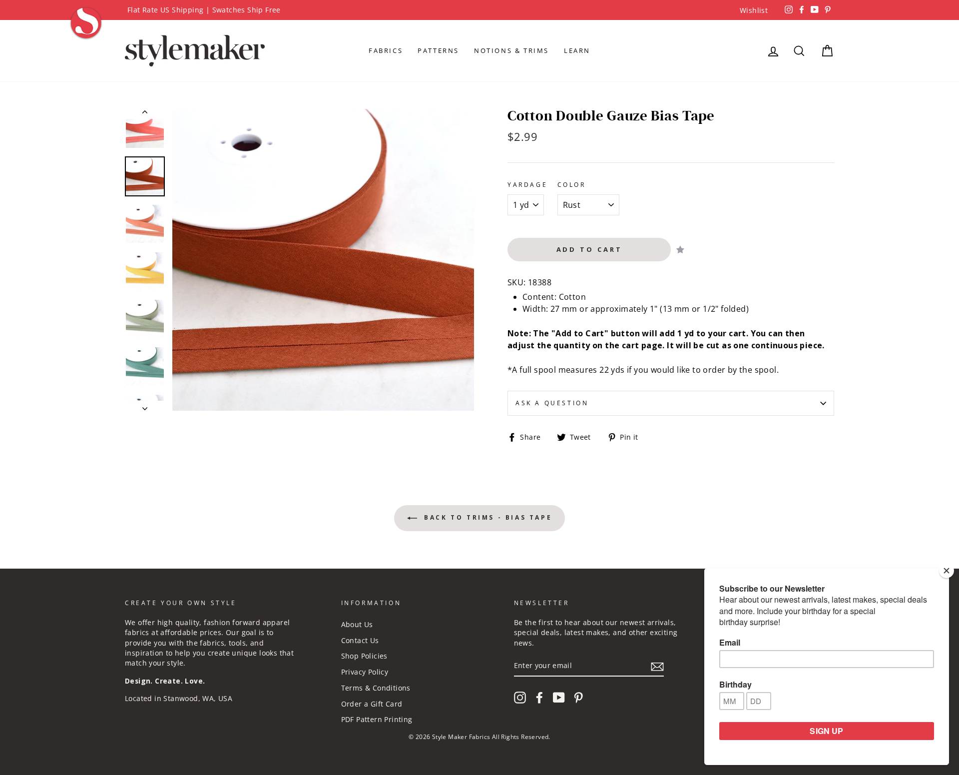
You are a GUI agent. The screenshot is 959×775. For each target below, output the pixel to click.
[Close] (946, 570)
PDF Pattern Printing (377, 719)
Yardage (527, 184)
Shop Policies (364, 656)
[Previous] (145, 114)
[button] (680, 249)
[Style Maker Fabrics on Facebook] (539, 698)
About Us (357, 624)
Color (571, 184)
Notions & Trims (511, 50)
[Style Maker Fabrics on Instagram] (520, 698)
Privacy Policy (365, 672)
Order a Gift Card (372, 704)
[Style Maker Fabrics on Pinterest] (578, 698)
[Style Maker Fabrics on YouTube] (559, 698)
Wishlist (754, 10)
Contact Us (360, 640)
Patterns (438, 50)
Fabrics (386, 50)
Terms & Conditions (376, 688)
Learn (577, 50)
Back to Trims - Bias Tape (486, 517)
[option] (479, 10)
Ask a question (551, 403)
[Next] (145, 406)
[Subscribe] (657, 666)
